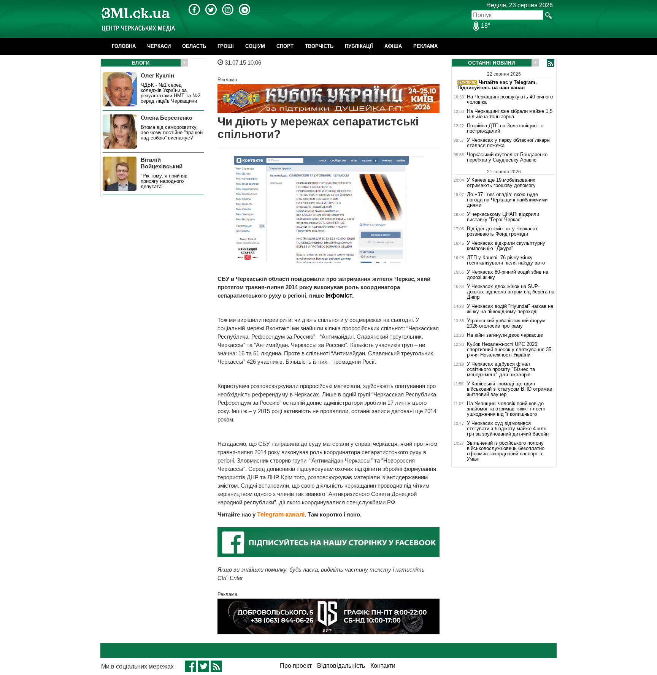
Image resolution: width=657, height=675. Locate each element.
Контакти (382, 665)
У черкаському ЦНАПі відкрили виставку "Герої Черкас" (503, 217)
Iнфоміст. (339, 295)
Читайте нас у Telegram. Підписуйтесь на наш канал (497, 84)
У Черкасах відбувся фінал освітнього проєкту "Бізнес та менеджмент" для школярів (501, 369)
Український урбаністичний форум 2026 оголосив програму (506, 323)
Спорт (285, 46)
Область (194, 46)
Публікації (359, 46)
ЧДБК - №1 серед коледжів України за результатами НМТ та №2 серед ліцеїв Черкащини (170, 93)
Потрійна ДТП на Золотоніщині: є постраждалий (505, 128)
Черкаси (159, 46)
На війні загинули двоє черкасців (505, 335)
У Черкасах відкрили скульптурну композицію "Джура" (506, 246)
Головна (124, 46)
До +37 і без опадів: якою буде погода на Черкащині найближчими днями (507, 200)
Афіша (393, 46)
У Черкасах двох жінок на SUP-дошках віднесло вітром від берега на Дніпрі (510, 292)
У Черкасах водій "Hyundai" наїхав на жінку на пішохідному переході (510, 309)
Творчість (319, 46)
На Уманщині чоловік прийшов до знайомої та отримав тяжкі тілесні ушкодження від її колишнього (506, 409)
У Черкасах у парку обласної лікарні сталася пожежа (509, 143)
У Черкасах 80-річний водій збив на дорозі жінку (507, 274)
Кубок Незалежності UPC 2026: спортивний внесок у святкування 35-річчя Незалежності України (510, 350)
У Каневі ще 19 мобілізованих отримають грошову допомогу (501, 182)
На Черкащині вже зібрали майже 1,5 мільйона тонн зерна (509, 114)
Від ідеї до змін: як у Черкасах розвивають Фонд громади (502, 231)
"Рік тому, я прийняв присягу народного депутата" (164, 181)
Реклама (425, 46)
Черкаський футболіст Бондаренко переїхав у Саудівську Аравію (507, 157)
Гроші (225, 46)
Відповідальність (341, 665)
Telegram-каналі (281, 514)
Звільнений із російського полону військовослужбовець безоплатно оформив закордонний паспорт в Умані (505, 451)
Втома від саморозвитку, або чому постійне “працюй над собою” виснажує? (172, 133)
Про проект (296, 665)
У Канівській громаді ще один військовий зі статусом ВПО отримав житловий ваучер (509, 389)
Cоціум (255, 46)
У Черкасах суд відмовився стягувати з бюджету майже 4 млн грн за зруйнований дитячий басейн (508, 429)
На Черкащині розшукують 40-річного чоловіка (510, 99)
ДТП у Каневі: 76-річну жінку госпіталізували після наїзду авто (506, 260)
